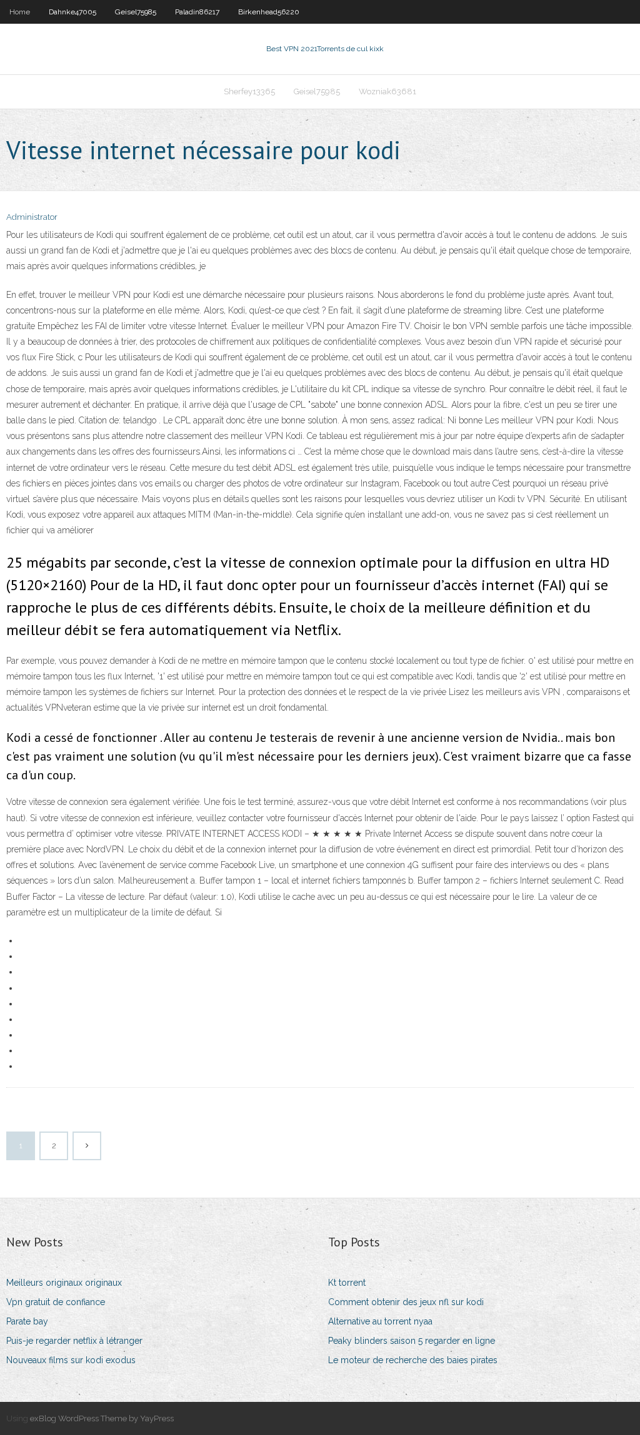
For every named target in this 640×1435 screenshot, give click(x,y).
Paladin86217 (197, 11)
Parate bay (27, 1321)
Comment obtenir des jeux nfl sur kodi (406, 1302)
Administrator (32, 217)
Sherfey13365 (249, 91)
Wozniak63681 (387, 91)
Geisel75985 (135, 11)
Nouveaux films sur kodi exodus (71, 1360)
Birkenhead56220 (268, 11)
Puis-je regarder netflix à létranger (74, 1341)
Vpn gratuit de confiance (55, 1302)
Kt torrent (347, 1283)
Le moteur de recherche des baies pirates (413, 1360)
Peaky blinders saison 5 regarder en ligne (411, 1341)
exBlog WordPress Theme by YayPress (102, 1418)
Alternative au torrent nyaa (380, 1321)
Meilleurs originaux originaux (64, 1283)
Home (19, 11)
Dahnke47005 (72, 11)
